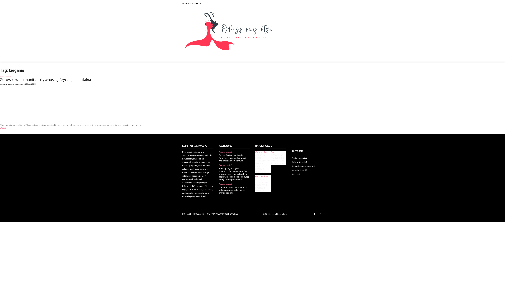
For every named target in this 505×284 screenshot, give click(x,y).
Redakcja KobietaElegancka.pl (12, 84)
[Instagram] (320, 214)
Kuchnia (274, 152)
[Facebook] (314, 214)
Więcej (3, 128)
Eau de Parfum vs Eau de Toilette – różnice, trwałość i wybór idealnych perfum (233, 158)
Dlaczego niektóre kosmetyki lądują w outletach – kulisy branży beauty (233, 190)
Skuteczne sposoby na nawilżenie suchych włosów (261, 185)
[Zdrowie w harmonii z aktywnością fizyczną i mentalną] (70, 104)
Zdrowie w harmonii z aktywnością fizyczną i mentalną (45, 80)
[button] (320, 57)
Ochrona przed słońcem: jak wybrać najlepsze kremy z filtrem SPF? (262, 163)
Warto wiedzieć (225, 152)
